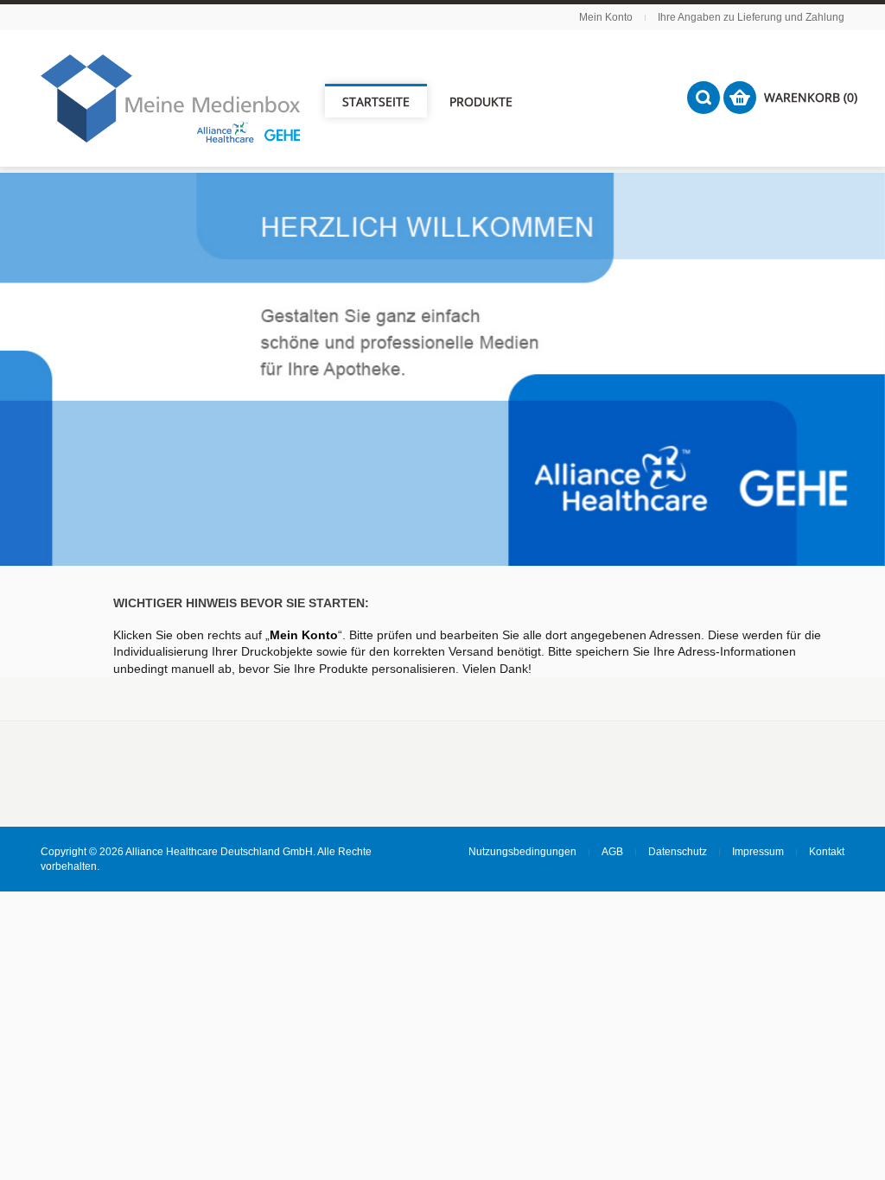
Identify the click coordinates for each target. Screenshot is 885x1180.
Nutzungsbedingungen (522, 852)
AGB (612, 852)
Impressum (758, 852)
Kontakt (826, 852)
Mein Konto (606, 17)
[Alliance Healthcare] (170, 98)
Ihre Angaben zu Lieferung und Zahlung (751, 17)
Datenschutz (677, 852)
